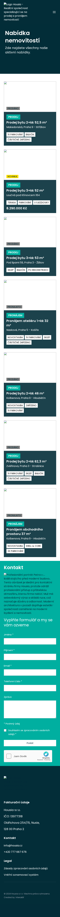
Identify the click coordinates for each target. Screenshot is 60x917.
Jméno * (8, 634)
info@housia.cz (13, 845)
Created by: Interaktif (14, 897)
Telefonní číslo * (13, 681)
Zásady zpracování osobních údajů (26, 868)
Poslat (30, 743)
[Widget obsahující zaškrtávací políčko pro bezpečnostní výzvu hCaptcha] (28, 756)
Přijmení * (9, 650)
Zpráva (8, 697)
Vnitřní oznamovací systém (21, 875)
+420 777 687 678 (15, 852)
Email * (8, 665)
